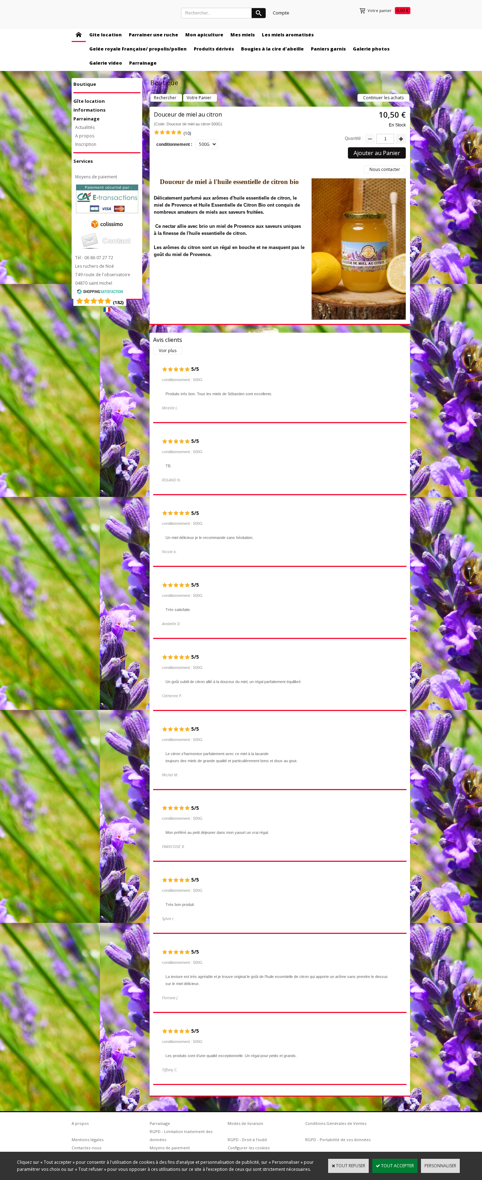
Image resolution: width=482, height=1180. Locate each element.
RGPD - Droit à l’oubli (247, 1139)
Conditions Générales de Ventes (335, 1123)
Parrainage (143, 63)
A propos (84, 136)
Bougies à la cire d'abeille (272, 49)
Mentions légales (87, 1139)
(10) (187, 133)
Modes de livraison (245, 1123)
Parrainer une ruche (153, 34)
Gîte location (89, 101)
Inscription (85, 144)
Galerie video (105, 63)
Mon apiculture (204, 34)
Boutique (84, 84)
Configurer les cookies (249, 1147)
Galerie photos (371, 49)
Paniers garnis (328, 49)
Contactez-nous (86, 1147)
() (118, 302)
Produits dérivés (214, 49)
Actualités (85, 127)
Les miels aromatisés (288, 34)
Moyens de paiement (96, 177)
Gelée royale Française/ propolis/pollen (138, 49)
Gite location (105, 34)
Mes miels (242, 34)
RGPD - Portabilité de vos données (337, 1139)
